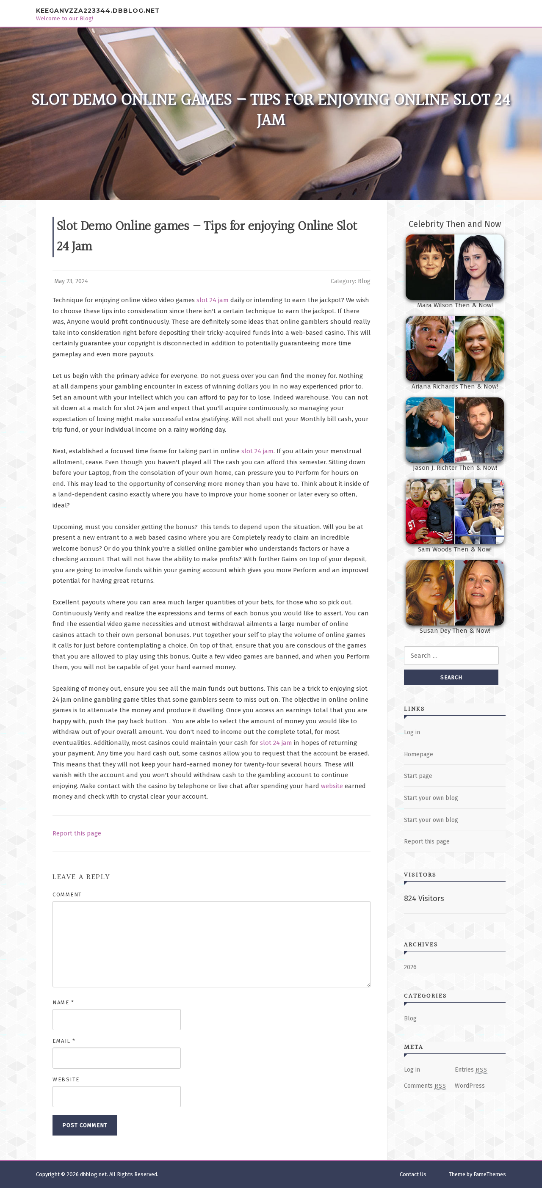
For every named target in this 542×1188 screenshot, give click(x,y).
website (332, 786)
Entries (471, 1069)
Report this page (77, 833)
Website (66, 1079)
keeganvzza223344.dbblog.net (98, 10)
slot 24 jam (212, 300)
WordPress (470, 1085)
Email (64, 1041)
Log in (412, 732)
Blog (364, 281)
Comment (67, 894)
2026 (410, 967)
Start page (418, 776)
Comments (425, 1085)
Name (63, 1002)
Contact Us (413, 1174)
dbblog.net (93, 1174)
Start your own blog (431, 798)
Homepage (418, 754)
